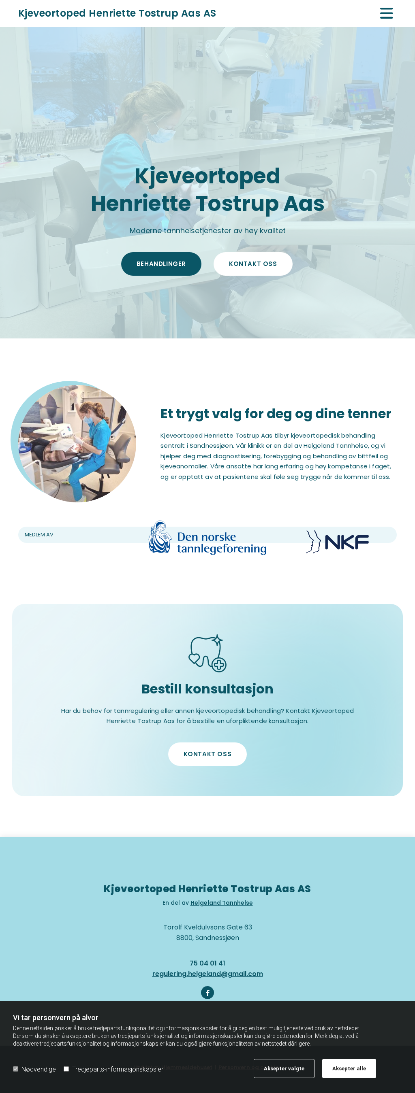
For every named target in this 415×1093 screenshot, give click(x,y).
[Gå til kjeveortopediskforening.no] (338, 542)
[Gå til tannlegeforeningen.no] (207, 538)
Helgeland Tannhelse (221, 903)
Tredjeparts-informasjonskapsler (117, 1069)
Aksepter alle (349, 1068)
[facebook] (207, 992)
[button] (161, 264)
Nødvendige (38, 1069)
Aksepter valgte (284, 1068)
